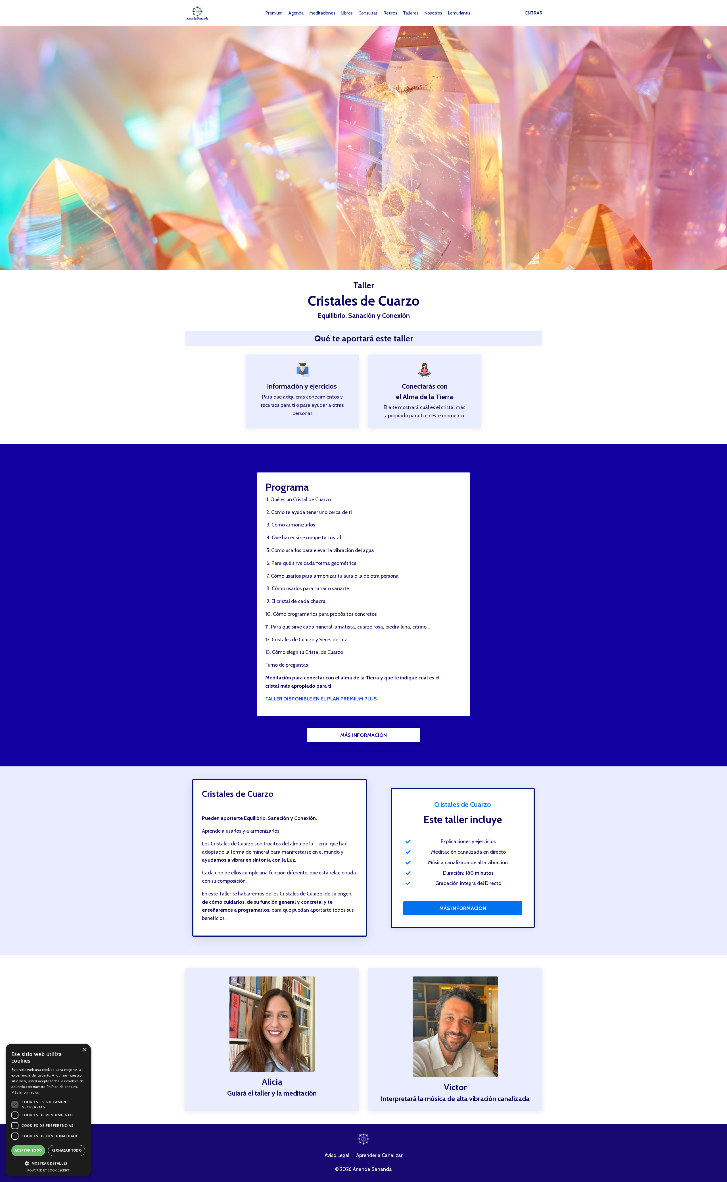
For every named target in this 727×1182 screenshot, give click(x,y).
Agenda (296, 13)
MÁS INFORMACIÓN (363, 735)
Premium (274, 13)
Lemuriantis (459, 13)
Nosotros (433, 13)
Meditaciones (322, 13)
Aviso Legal (337, 1155)
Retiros (390, 13)
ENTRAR (533, 13)
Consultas (368, 13)
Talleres (411, 13)
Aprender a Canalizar (379, 1155)
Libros (347, 13)
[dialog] (29, 1178)
